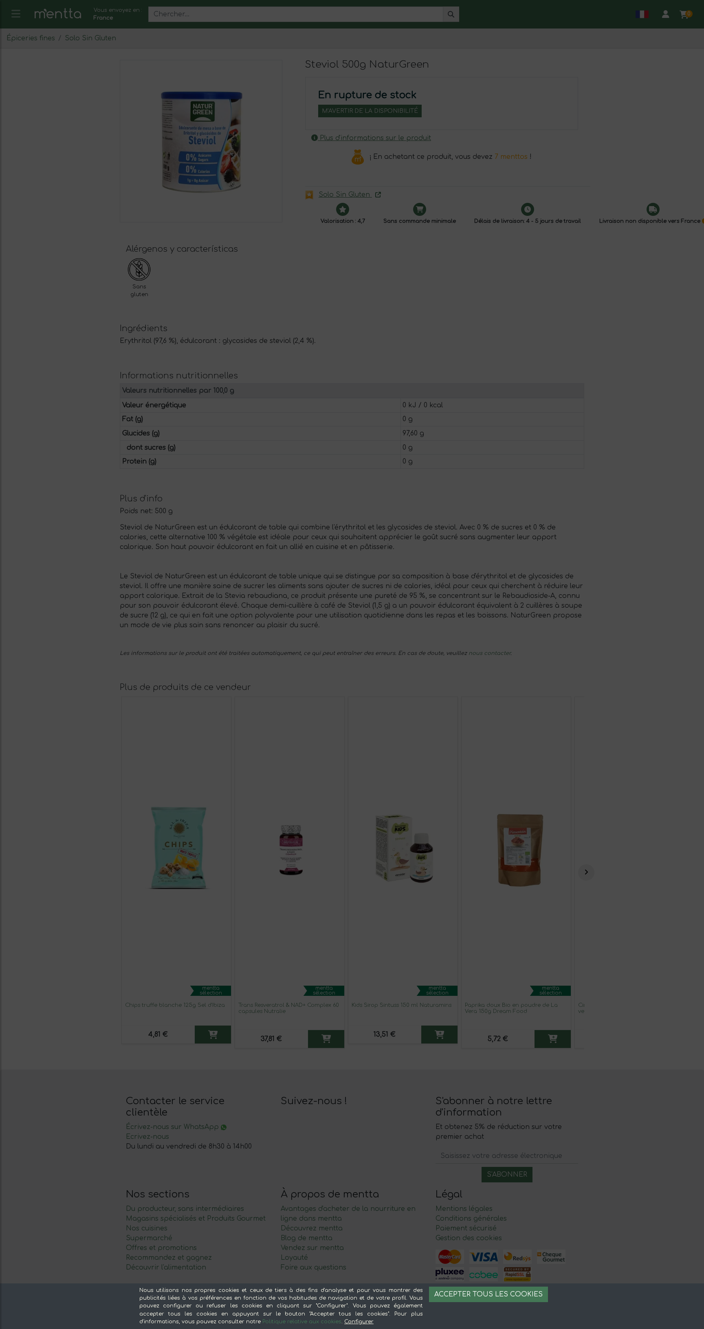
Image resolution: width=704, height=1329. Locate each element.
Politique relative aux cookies (301, 1322)
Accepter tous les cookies (488, 1294)
